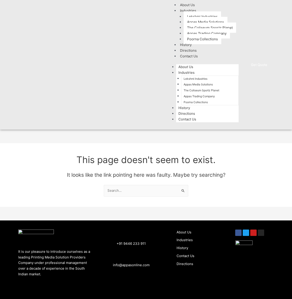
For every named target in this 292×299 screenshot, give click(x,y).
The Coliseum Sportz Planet (210, 28)
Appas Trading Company (207, 33)
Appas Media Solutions (205, 22)
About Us (185, 67)
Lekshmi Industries (202, 16)
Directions (186, 113)
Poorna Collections (202, 39)
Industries (188, 10)
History (184, 108)
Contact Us (189, 56)
